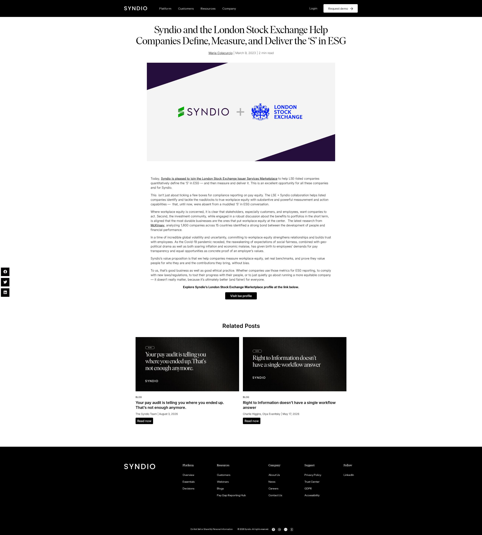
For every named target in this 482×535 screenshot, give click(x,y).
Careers (273, 488)
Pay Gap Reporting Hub (231, 495)
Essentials (188, 481)
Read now (144, 421)
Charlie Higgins (252, 413)
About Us (274, 475)
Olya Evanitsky (271, 413)
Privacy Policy (312, 475)
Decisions (188, 488)
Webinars (223, 481)
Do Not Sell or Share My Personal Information (212, 529)
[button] (241, 295)
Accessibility (312, 495)
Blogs (220, 488)
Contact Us (275, 495)
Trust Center (312, 481)
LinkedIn (349, 475)
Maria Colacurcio (221, 53)
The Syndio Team (146, 413)
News (271, 481)
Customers (186, 8)
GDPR (308, 488)
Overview (188, 475)
